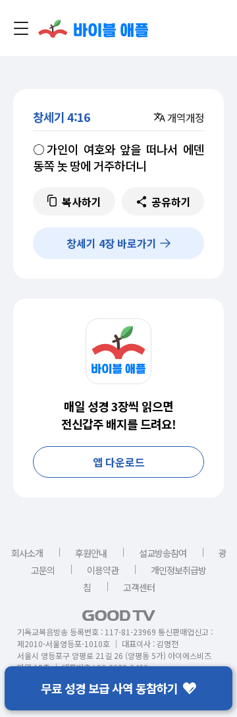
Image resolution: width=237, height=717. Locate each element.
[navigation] (21, 28)
